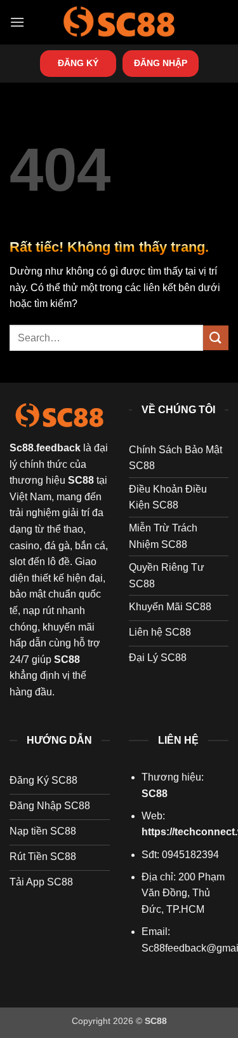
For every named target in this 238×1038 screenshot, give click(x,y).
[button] (17, 22)
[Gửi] (215, 337)
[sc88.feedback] (119, 21)
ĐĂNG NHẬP (160, 63)
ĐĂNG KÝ (78, 63)
